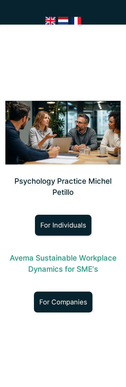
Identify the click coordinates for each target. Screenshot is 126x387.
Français (76, 21)
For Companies (63, 302)
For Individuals (63, 225)
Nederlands (63, 21)
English (50, 21)
